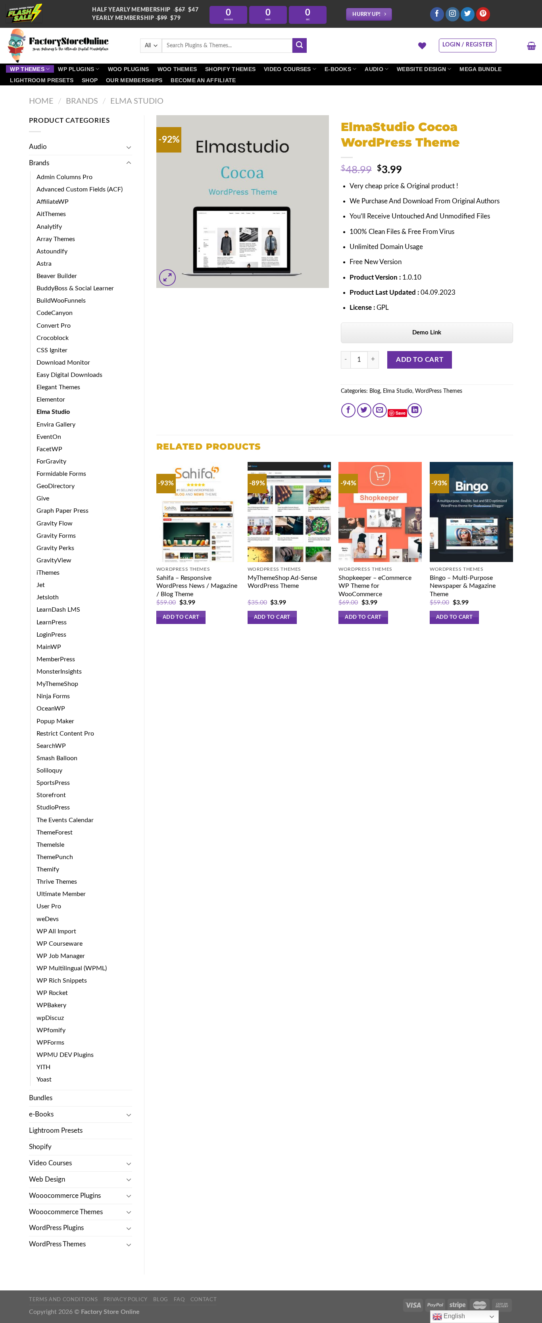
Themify (48, 869)
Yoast (44, 1079)
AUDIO (374, 69)
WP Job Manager (61, 956)
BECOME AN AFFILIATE (203, 80)
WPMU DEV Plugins (65, 1055)
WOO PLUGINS (128, 69)
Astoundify (52, 251)
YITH (43, 1067)
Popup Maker (55, 721)
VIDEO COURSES (287, 69)
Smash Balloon (57, 758)
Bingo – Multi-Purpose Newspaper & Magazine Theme (463, 586)
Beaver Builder (57, 276)
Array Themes (56, 239)
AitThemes (51, 214)
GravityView (54, 560)
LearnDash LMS (58, 609)
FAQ (179, 1299)
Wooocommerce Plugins (65, 1195)
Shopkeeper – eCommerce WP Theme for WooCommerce (374, 586)
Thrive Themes (57, 882)
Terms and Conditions (63, 1299)
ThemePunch (55, 857)
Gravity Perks (55, 548)
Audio (38, 146)
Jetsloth (48, 597)
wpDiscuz (50, 1018)
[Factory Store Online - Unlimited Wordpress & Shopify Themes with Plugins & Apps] (67, 46)
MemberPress (56, 659)
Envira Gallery (56, 424)
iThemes (48, 573)
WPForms (50, 1042)
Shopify (40, 1146)
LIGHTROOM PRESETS (41, 80)
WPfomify (51, 1030)
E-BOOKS (338, 69)
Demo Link (426, 333)
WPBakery (51, 1005)
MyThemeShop (57, 684)
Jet (41, 585)
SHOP (90, 80)
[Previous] (157, 550)
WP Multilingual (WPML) (72, 968)
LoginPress (51, 635)
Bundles (40, 1098)
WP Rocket (52, 993)
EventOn (49, 437)
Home (41, 101)
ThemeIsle (50, 845)
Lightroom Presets (56, 1130)
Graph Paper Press (62, 511)
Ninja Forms (53, 696)
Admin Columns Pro (64, 177)
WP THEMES (27, 69)
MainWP (49, 647)
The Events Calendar (65, 820)
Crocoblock (53, 338)
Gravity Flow (55, 523)
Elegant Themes (58, 387)
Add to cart (419, 359)
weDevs (48, 919)
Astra (44, 264)
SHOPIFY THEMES (230, 69)
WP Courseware (60, 944)
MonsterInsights (59, 671)
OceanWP (51, 708)
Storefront (51, 795)
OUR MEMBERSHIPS (134, 80)
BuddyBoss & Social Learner (75, 288)
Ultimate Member (61, 894)
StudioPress (53, 807)
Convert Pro (54, 326)
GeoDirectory (56, 486)
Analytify (49, 227)
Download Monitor (63, 362)
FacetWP (49, 449)
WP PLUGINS (76, 69)
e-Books (41, 1114)
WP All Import (56, 931)
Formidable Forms (61, 474)
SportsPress (53, 783)
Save (401, 413)
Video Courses (50, 1163)
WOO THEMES (177, 69)
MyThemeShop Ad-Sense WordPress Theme (282, 582)
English (453, 1316)
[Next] (513, 550)
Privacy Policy (126, 1299)
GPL (383, 307)
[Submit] (299, 45)
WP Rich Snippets (62, 980)
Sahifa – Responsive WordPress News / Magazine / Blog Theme (196, 586)
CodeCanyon (55, 313)
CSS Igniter (52, 350)
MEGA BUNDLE (480, 69)
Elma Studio (136, 101)
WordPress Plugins (56, 1227)
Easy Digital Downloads (69, 375)
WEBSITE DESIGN (421, 69)
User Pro (49, 906)
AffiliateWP (53, 202)
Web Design (47, 1179)
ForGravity (51, 461)
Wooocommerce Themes (66, 1212)
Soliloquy (49, 770)
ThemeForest (55, 832)
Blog (374, 391)
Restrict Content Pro (65, 733)
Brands (82, 101)
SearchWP (51, 746)
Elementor (51, 399)
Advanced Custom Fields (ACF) (80, 189)
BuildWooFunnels (61, 300)
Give (43, 498)
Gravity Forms (56, 536)
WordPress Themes (57, 1244)
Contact (203, 1299)
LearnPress (52, 622)
